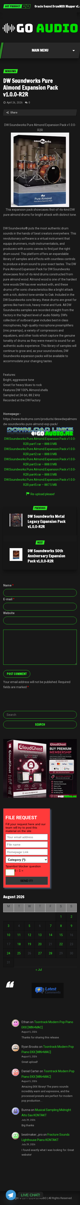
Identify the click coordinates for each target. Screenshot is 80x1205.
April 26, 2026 (15, 102)
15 (61, 935)
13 (40, 935)
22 (61, 944)
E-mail (9, 599)
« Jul (39, 969)
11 (19, 935)
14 (50, 935)
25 (19, 953)
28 (50, 953)
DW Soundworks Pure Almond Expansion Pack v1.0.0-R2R (30, 87)
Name (8, 585)
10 (8, 935)
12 (29, 935)
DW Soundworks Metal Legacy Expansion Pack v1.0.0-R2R (46, 521)
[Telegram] (11, 1195)
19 (29, 944)
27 (40, 953)
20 (40, 944)
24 (8, 953)
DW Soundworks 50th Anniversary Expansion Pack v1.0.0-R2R (46, 556)
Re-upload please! (43, 494)
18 (19, 944)
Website (9, 613)
